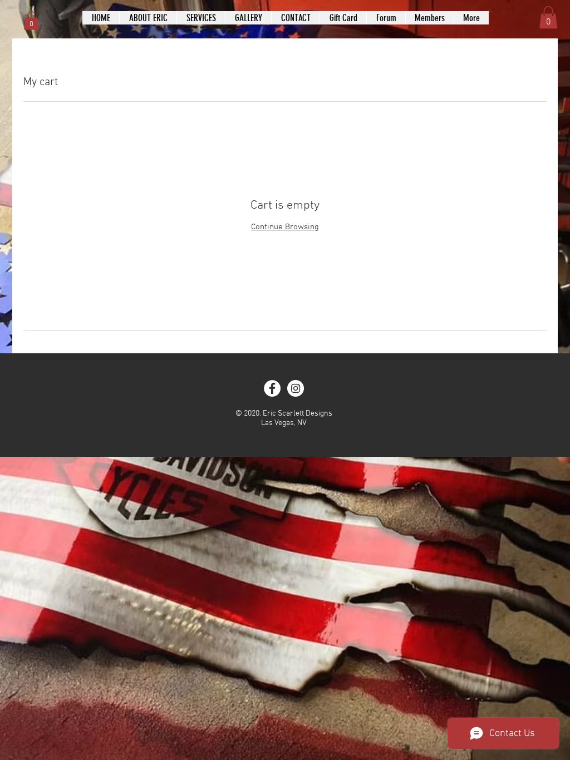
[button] (31, 20)
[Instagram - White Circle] (295, 388)
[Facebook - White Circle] (272, 388)
